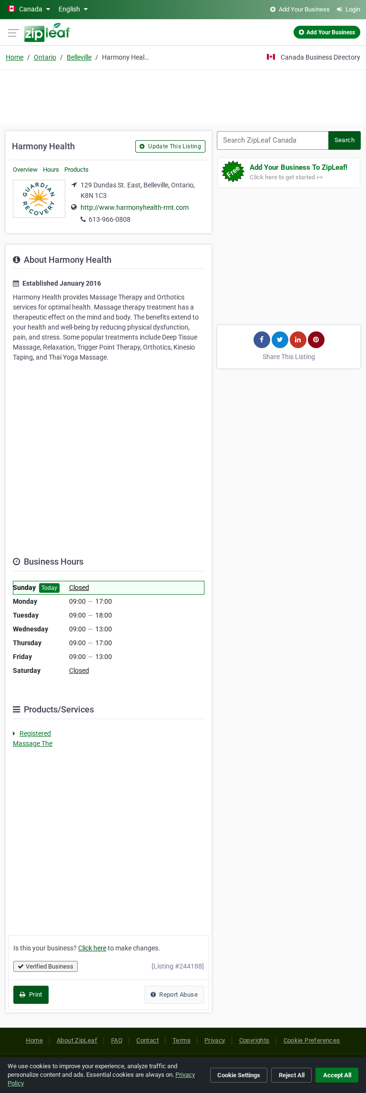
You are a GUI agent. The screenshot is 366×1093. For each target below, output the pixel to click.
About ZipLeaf (77, 1040)
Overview (25, 169)
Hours (51, 169)
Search (345, 140)
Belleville (79, 57)
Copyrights (254, 1040)
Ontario (45, 57)
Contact (147, 1040)
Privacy (214, 1040)
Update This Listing (174, 146)
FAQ (116, 1040)
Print (34, 994)
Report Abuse (178, 994)
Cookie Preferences (312, 1040)
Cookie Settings (238, 1075)
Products (76, 169)
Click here (92, 948)
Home (14, 57)
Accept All (337, 1075)
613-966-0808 (110, 219)
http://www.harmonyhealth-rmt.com (135, 207)
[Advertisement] (183, 95)
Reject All (292, 1075)
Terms (182, 1040)
